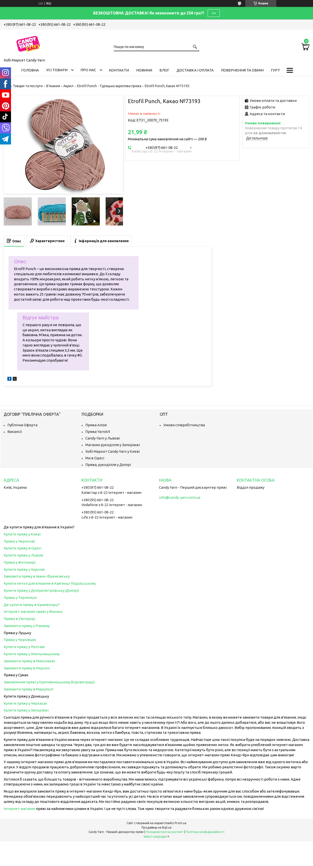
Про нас (88, 70)
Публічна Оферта (22, 425)
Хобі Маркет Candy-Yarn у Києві (112, 451)
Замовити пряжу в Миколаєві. (30, 661)
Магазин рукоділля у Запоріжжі (112, 445)
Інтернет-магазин (19, 809)
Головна (30, 70)
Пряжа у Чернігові (19, 541)
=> (214, 13)
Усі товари (56, 70)
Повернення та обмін (242, 70)
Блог (164, 70)
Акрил (68, 86)
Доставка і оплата (195, 70)
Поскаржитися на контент (164, 831)
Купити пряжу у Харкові (24, 569)
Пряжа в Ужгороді (19, 619)
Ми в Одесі (94, 458)
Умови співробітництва (184, 425)
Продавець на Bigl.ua (156, 827)
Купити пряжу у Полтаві (24, 647)
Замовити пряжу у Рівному (27, 626)
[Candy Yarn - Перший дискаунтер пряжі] (28, 43)
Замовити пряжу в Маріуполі (28, 689)
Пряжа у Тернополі (20, 597)
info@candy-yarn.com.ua (179, 497)
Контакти (119, 70)
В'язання (53, 86)
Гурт (275, 70)
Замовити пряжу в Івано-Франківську (37, 576)
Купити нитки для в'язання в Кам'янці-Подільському (50, 583)
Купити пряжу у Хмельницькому (32, 654)
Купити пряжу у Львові (23, 555)
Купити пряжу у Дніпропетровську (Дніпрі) (41, 590)
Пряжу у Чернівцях (20, 640)
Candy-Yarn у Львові (102, 438)
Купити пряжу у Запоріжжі (26, 710)
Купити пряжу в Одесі (22, 548)
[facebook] (9, 379)
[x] (15, 379)
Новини (144, 70)
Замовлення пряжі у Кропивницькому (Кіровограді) (49, 682)
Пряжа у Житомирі (19, 562)
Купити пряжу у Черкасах (25, 703)
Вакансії (14, 431)
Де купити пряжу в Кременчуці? (32, 605)
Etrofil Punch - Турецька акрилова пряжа (109, 86)
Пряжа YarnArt (97, 431)
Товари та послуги (28, 86)
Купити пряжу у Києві (22, 534)
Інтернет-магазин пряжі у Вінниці (33, 611)
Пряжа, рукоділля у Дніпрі (108, 465)
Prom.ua (180, 823)
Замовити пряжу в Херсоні (27, 668)
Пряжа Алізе (96, 425)
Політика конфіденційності (205, 831)
